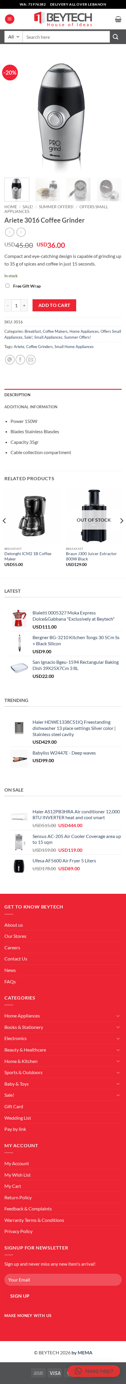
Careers (12, 947)
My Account (16, 1163)
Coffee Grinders (39, 346)
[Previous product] (20, 232)
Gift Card (13, 1106)
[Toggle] (118, 1015)
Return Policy (18, 1197)
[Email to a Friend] (31, 360)
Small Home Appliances (74, 346)
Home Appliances (84, 331)
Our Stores (15, 936)
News (10, 970)
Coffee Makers (55, 331)
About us (13, 925)
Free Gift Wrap (27, 285)
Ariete (19, 346)
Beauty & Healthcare (25, 1049)
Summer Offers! (56, 206)
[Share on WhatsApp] (10, 360)
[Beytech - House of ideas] (63, 19)
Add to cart (54, 305)
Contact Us (15, 958)
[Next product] (9, 232)
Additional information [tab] (31, 406)
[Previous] (14, 114)
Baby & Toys (16, 1083)
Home (10, 206)
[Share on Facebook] (20, 360)
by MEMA (81, 1352)
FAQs (10, 981)
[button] (9, 19)
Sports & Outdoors (23, 1072)
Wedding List (17, 1118)
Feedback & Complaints (28, 1208)
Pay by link (15, 1129)
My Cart (12, 1186)
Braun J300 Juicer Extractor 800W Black (91, 556)
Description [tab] (17, 394)
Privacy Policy (18, 1231)
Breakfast (33, 331)
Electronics (15, 1038)
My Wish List (17, 1175)
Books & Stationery (23, 1027)
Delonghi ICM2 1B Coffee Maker (27, 556)
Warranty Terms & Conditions (34, 1220)
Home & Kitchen (21, 1061)
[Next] (112, 114)
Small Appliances (48, 337)
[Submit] (116, 36)
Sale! (28, 206)
